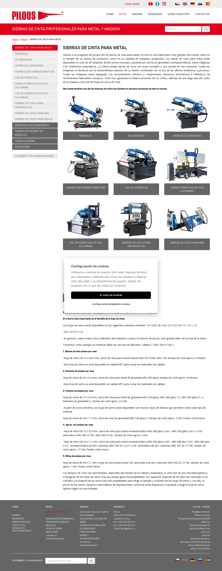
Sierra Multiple (87, 515)
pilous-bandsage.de (200, 525)
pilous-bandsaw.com (199, 528)
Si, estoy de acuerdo (111, 295)
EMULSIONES (52, 531)
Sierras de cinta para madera (94, 511)
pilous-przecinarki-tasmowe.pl (195, 541)
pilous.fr (206, 535)
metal (49, 507)
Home (15, 39)
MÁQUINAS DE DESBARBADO (60, 518)
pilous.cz (205, 521)
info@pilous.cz (128, 528)
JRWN (207, 518)
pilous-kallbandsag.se (199, 545)
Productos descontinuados (21, 529)
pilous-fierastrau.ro (200, 538)
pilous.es (205, 531)
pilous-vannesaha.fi (200, 548)
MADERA (84, 507)
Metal (24, 39)
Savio (207, 515)
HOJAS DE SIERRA (54, 528)
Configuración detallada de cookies (111, 304)
